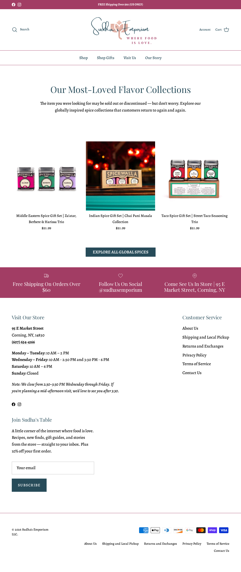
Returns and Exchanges (202, 346)
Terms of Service (196, 364)
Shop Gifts (105, 57)
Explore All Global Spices (121, 252)
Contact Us (191, 373)
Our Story (153, 57)
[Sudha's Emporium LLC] (120, 30)
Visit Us (130, 57)
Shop (83, 57)
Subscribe (29, 485)
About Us (190, 328)
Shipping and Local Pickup (205, 337)
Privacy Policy (194, 355)
